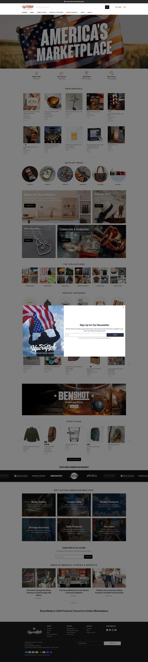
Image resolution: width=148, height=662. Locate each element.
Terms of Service (106, 338)
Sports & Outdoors (56, 12)
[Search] (107, 7)
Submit (115, 335)
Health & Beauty (72, 12)
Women (24, 12)
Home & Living (41, 12)
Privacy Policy (98, 338)
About (90, 12)
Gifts (83, 12)
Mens (32, 12)
